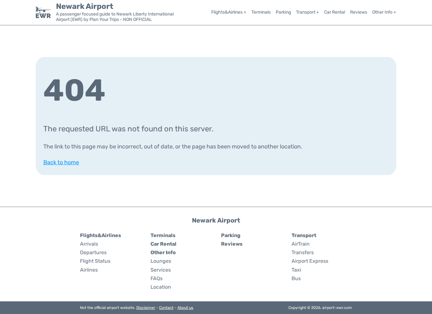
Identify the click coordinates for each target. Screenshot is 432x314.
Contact (166, 307)
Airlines (89, 270)
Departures (93, 252)
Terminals (261, 12)
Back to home (61, 162)
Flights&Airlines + (228, 12)
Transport (304, 235)
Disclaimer (145, 307)
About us (185, 307)
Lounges (161, 261)
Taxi (296, 270)
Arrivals (89, 244)
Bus (296, 278)
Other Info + (384, 12)
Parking (283, 12)
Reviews (358, 12)
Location (161, 287)
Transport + (307, 12)
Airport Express (310, 261)
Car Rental (334, 12)
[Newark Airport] (43, 12)
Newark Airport (84, 6)
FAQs (157, 278)
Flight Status (95, 261)
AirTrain (301, 244)
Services (161, 270)
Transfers (303, 252)
